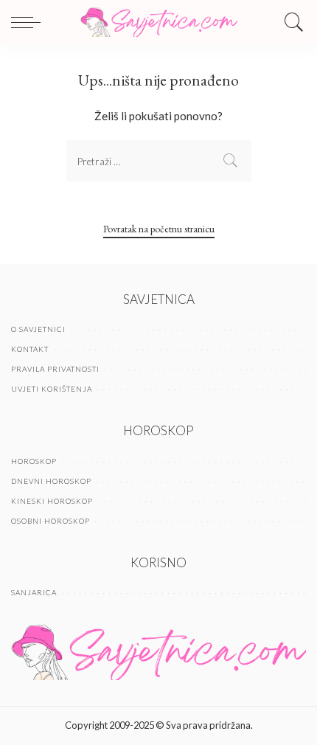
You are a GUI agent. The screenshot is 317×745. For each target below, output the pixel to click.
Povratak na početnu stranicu (159, 228)
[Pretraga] (290, 22)
